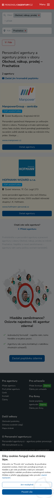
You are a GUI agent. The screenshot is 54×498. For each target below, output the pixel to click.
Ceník (4, 392)
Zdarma (47, 385)
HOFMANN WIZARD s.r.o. (19, 180)
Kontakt (5, 396)
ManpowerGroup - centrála (19, 106)
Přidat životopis (35, 385)
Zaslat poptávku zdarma (27, 358)
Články (5, 399)
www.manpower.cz (11, 140)
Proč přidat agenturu (11, 389)
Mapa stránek (8, 428)
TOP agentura (12, 111)
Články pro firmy (36, 408)
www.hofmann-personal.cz (15, 206)
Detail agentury (27, 147)
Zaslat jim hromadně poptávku (21, 78)
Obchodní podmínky (10, 421)
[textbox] (5, 21)
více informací (23, 475)
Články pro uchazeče (38, 389)
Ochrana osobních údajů (12, 424)
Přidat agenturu (28, 229)
